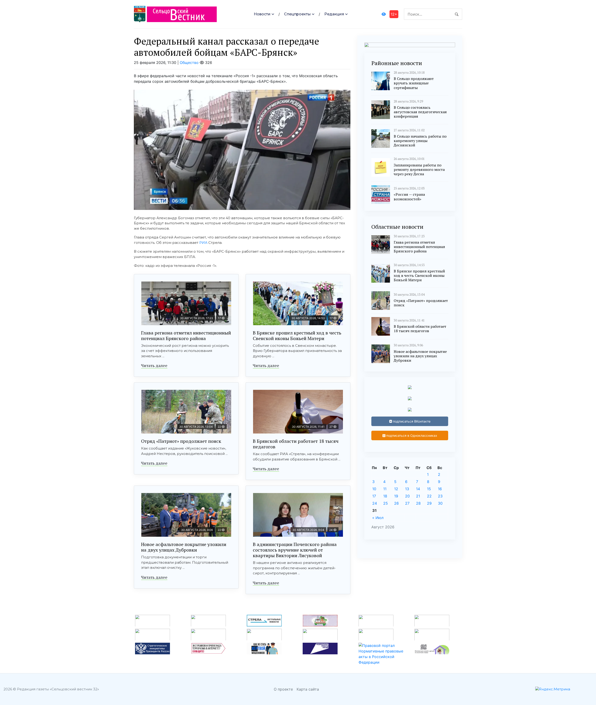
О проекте (283, 689)
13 (407, 489)
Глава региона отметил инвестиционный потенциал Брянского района (186, 335)
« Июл (377, 517)
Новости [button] (262, 14)
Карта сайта (308, 689)
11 (384, 489)
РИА (203, 242)
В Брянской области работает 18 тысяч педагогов (296, 444)
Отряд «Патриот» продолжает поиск (181, 441)
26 (396, 503)
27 (407, 503)
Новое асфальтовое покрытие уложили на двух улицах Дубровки (183, 547)
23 (440, 496)
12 (396, 489)
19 (396, 496)
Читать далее (154, 365)
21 (418, 496)
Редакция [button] (334, 14)
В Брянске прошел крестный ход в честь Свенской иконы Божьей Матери (297, 335)
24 (374, 503)
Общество (189, 62)
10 (374, 489)
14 (418, 489)
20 (407, 496)
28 (418, 503)
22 (429, 496)
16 (440, 489)
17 (374, 496)
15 (429, 489)
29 (429, 503)
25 (385, 503)
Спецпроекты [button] (297, 14)
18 (385, 496)
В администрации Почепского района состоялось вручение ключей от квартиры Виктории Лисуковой (295, 550)
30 (440, 503)
